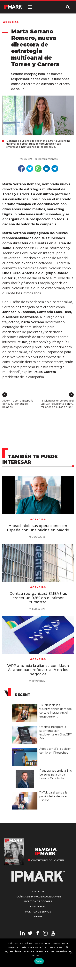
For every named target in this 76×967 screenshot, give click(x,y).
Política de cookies (38, 901)
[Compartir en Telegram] (54, 168)
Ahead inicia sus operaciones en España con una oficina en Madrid (38, 528)
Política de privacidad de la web (38, 896)
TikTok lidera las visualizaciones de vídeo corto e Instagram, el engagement (55, 710)
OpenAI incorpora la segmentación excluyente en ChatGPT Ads (55, 732)
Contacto (38, 891)
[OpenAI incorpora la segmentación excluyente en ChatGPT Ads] (25, 726)
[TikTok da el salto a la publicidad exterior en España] (25, 792)
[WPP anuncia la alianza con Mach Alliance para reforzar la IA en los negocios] (38, 635)
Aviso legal (38, 906)
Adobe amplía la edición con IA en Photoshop (55, 750)
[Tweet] (29, 168)
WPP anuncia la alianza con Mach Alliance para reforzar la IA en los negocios (38, 670)
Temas (38, 916)
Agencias (11, 22)
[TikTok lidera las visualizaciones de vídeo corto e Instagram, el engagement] (25, 704)
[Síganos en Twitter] (30, 934)
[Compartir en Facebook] (21, 168)
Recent (22, 695)
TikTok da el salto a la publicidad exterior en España (53, 796)
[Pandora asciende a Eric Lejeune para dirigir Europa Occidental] (25, 770)
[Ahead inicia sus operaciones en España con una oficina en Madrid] (38, 495)
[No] (71, 953)
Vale (39, 961)
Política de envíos (38, 911)
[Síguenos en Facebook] (37, 934)
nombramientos (47, 158)
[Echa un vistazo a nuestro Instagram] (45, 934)
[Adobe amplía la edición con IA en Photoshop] (25, 748)
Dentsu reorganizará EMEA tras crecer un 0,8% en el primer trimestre (38, 597)
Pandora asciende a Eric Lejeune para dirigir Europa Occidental (55, 774)
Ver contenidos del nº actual (47, 860)
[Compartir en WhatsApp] (38, 168)
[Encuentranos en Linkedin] (22, 934)
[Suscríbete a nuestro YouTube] (52, 934)
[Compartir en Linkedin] (46, 168)
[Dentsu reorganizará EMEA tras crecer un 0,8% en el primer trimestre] (38, 563)
